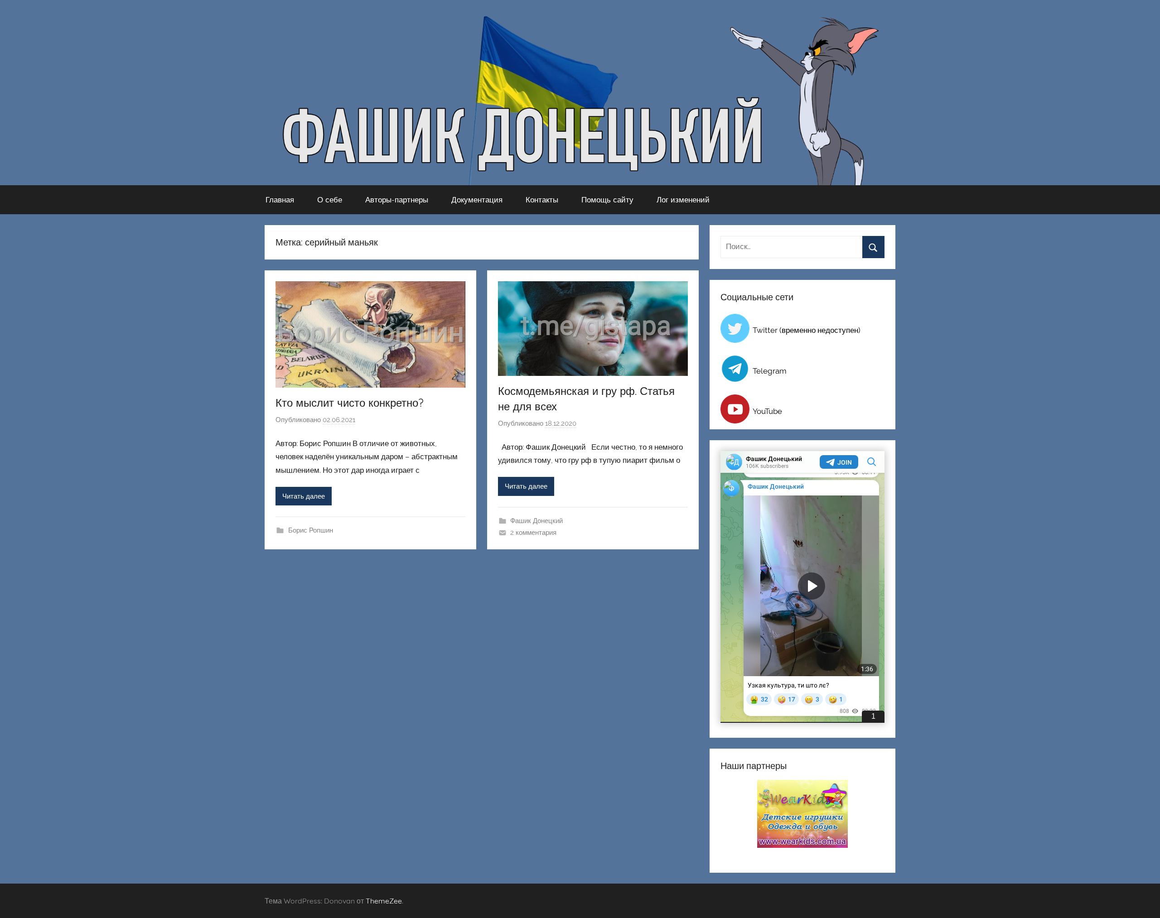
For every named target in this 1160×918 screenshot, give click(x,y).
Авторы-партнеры (396, 199)
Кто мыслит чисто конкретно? (350, 402)
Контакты (542, 199)
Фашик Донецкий (536, 521)
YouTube (767, 411)
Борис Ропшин (310, 530)
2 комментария (533, 533)
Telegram (770, 370)
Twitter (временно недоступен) (806, 330)
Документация (477, 199)
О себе (329, 199)
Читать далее (303, 496)
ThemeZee (384, 900)
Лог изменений (683, 199)
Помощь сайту (607, 199)
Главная (280, 199)
